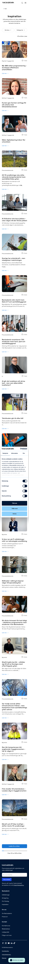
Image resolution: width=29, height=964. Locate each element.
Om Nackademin (7, 913)
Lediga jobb (5, 932)
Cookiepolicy (5, 951)
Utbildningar (6, 895)
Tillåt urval (14, 508)
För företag (5, 901)
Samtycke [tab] (5, 453)
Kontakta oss (6, 925)
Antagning (5, 898)
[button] (16, 960)
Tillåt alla (14, 503)
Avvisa (14, 513)
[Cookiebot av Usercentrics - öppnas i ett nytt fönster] (20, 449)
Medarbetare (6, 929)
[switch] (23, 486)
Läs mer (4, 73)
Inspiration (5, 904)
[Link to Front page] (8, 3)
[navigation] (22, 3)
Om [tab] (24, 453)
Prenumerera (6, 879)
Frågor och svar (7, 935)
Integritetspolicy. (18, 885)
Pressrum (5, 916)
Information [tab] (14, 453)
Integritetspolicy (6, 954)
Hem (6, 8)
